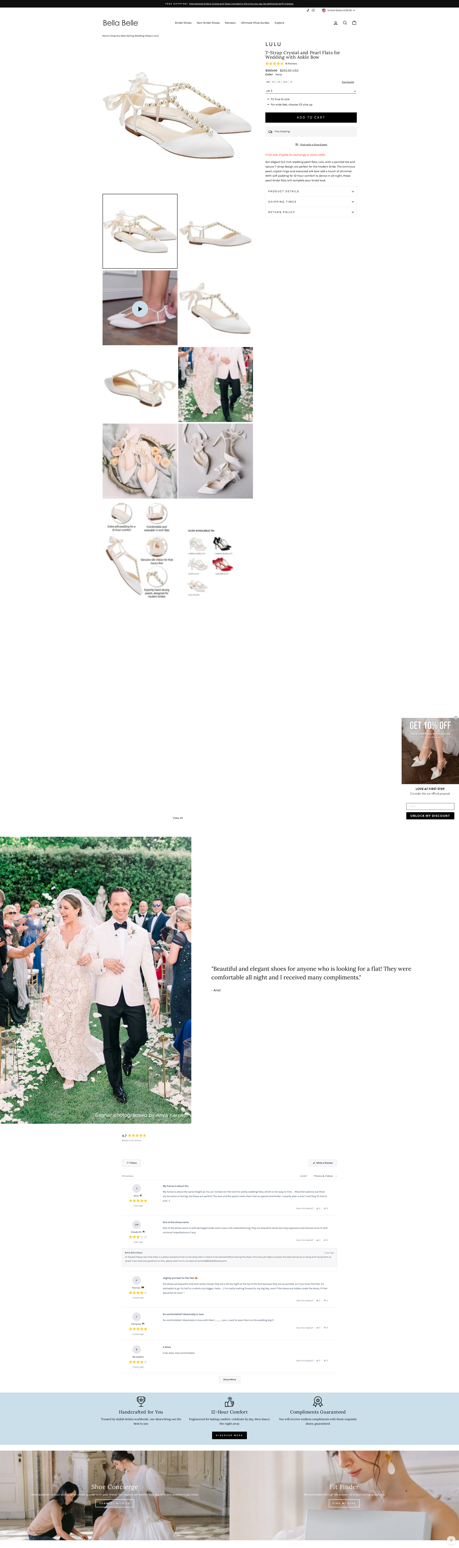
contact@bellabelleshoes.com (212, 1261)
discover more (229, 1435)
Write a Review (326, 1164)
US (268, 81)
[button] (281, 64)
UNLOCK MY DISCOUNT (430, 815)
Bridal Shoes (183, 22)
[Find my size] (344, 1495)
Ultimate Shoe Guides (255, 22)
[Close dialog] (456, 717)
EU (273, 81)
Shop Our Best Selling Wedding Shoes (131, 35)
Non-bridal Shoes (208, 22)
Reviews (230, 22)
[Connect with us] (115, 1495)
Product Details (283, 191)
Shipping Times (282, 201)
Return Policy (281, 212)
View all (178, 818)
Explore (279, 22)
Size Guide (348, 82)
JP (291, 81)
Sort (304, 1176)
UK (279, 81)
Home (105, 35)
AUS (285, 81)
